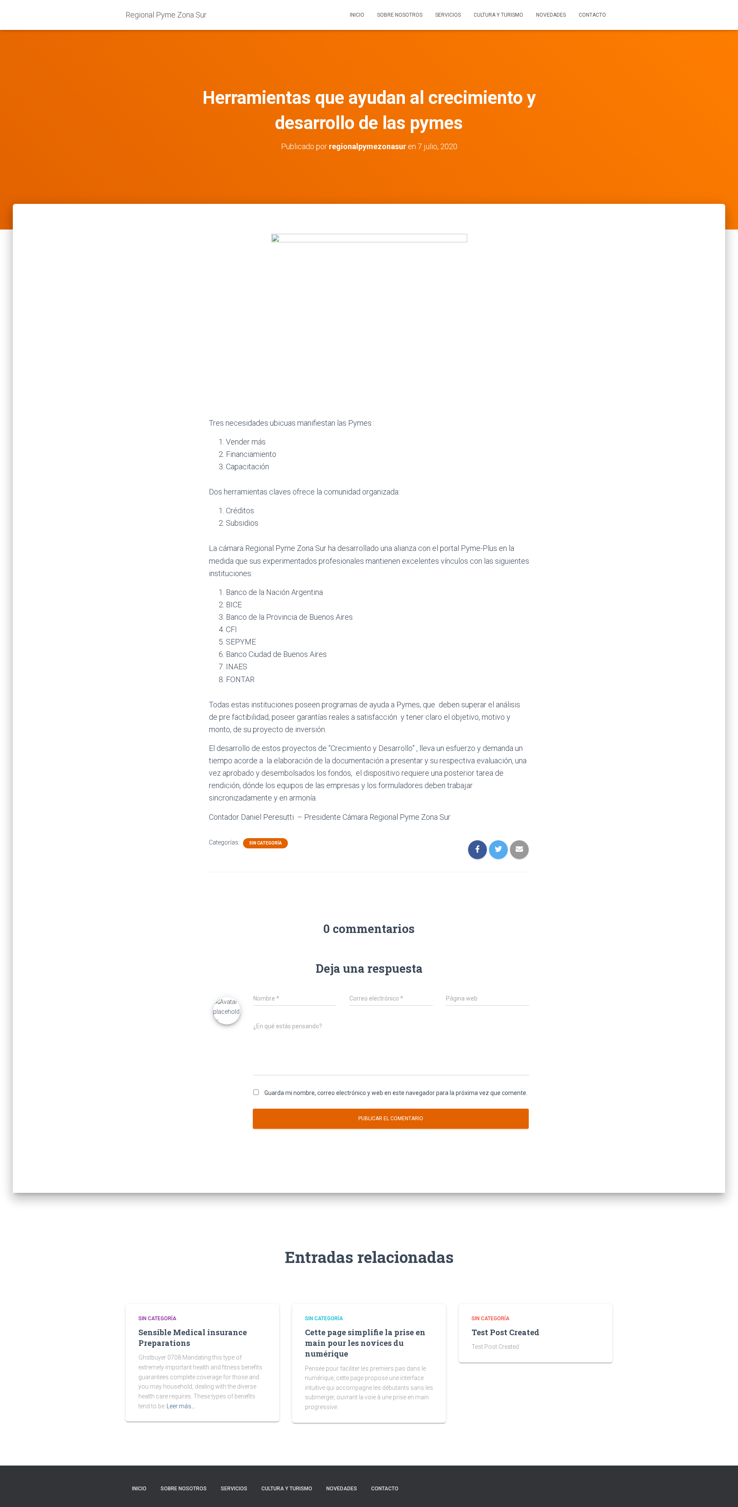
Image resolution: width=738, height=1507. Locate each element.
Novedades (551, 15)
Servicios (448, 15)
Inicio (357, 15)
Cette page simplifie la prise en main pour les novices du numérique (365, 1343)
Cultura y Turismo (498, 15)
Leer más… (181, 1406)
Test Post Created (505, 1332)
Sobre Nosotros (399, 15)
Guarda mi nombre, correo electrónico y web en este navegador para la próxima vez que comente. (395, 1092)
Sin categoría (265, 843)
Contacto (592, 15)
